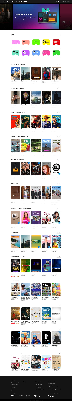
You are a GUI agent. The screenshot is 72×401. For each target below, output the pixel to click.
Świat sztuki (14, 183)
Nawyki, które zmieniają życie (19, 136)
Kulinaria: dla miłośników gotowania (21, 208)
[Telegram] (51, 396)
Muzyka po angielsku (17, 329)
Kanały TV (12, 1)
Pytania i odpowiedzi (51, 383)
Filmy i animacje (18, 1)
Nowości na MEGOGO (17, 88)
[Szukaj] (61, 1)
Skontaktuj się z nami (51, 381)
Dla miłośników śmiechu (18, 256)
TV (12, 35)
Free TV (57, 1)
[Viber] (53, 396)
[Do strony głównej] (5, 1)
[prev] (58, 35)
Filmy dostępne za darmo (18, 112)
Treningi (25, 1)
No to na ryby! (15, 281)
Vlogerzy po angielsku (17, 159)
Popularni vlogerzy (16, 353)
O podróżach (14, 232)
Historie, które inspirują (18, 64)
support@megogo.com (54, 389)
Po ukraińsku (15, 305)
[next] (60, 35)
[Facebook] (48, 396)
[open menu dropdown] (29, 1)
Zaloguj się (67, 1)
